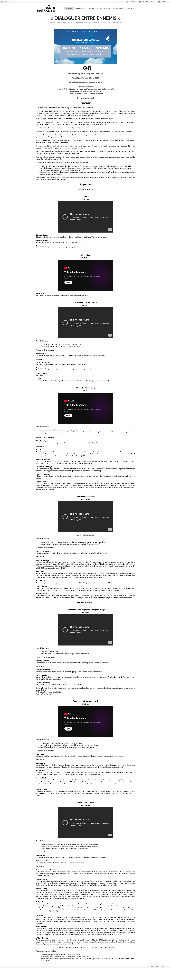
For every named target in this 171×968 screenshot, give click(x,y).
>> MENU (69, 8)
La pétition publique (46, 955)
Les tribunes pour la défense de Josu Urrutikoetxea (57, 957)
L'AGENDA (91, 8)
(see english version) (85, 98)
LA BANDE (80, 8)
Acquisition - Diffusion (148, 1)
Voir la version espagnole (85, 535)
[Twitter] (85, 69)
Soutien (163, 1)
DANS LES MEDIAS (105, 8)
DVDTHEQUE (119, 8)
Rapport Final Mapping (43, 694)
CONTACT (130, 8)
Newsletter (132, 1)
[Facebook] (89, 69)
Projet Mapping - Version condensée (48, 692)
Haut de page (7, 1)
